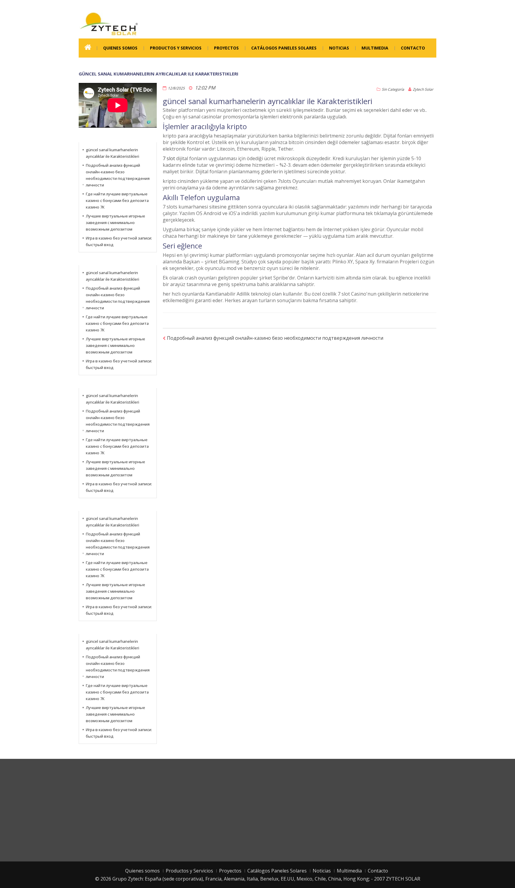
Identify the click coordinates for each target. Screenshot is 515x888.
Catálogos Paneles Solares (284, 48)
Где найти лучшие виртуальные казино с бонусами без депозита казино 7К (117, 200)
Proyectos (226, 48)
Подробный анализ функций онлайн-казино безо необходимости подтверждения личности (275, 338)
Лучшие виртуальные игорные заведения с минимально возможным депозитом (115, 222)
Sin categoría (393, 89)
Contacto (413, 48)
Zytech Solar (423, 89)
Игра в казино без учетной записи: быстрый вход (119, 241)
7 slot (169, 158)
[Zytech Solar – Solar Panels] (109, 23)
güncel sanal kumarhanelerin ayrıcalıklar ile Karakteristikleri (112, 153)
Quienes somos (120, 48)
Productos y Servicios (175, 48)
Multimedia (375, 48)
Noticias (339, 48)
